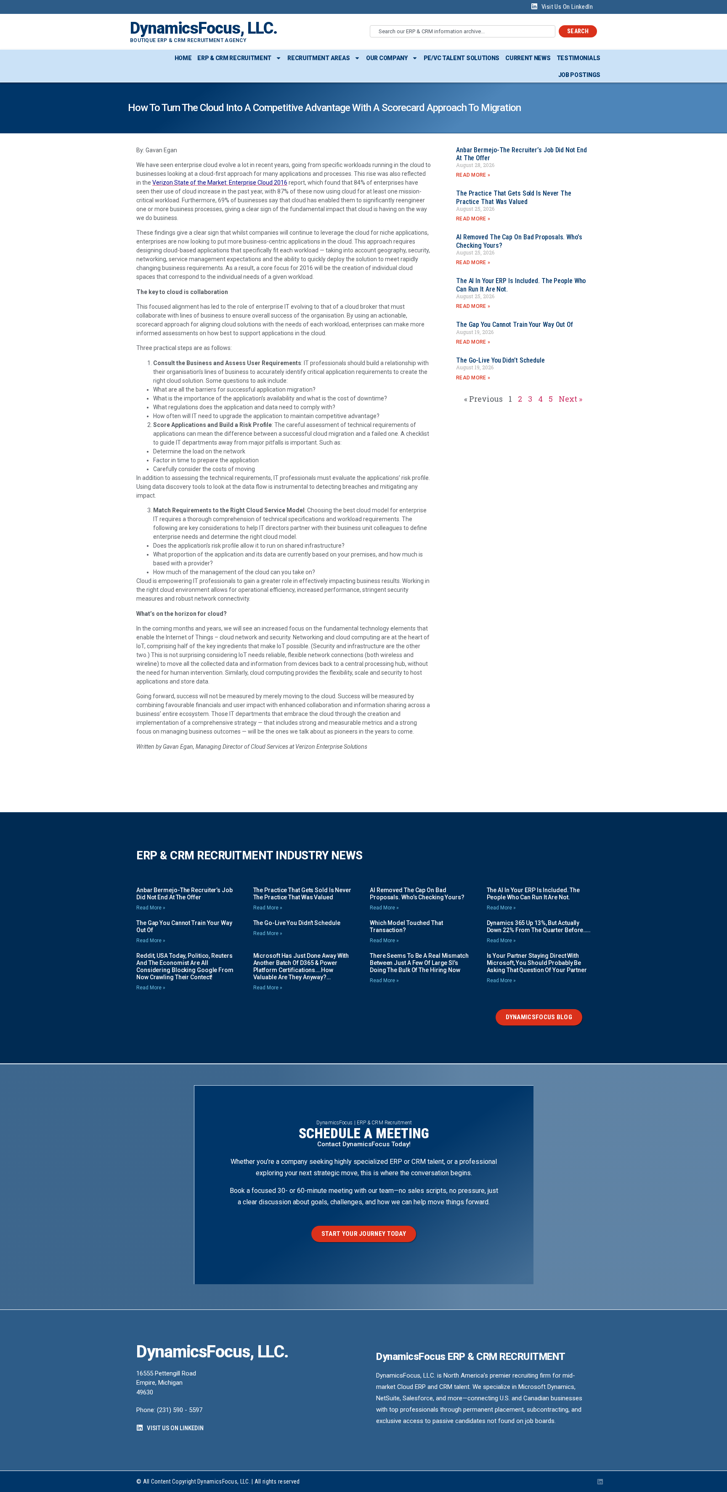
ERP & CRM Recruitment (234, 58)
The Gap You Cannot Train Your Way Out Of (514, 325)
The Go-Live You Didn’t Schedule (500, 360)
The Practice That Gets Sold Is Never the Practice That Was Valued (513, 197)
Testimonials (578, 58)
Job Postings (579, 75)
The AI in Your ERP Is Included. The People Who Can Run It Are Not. (533, 894)
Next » (570, 399)
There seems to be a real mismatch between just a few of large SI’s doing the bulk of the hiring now (419, 962)
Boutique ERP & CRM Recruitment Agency (188, 40)
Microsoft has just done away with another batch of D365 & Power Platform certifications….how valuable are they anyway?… (301, 966)
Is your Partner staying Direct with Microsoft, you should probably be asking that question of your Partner (537, 962)
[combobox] (462, 31)
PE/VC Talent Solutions (461, 58)
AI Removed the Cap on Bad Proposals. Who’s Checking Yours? (417, 894)
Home (183, 58)
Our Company (387, 58)
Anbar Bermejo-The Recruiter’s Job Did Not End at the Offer (184, 894)
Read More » (473, 175)
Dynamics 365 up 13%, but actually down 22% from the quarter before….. (539, 926)
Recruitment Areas (318, 58)
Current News (527, 58)
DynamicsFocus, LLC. (203, 28)
